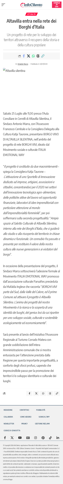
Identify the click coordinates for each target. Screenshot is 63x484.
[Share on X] (28, 56)
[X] (12, 437)
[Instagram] (35, 437)
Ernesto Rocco (23, 64)
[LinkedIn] (58, 437)
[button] (4, 5)
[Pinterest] (43, 437)
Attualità (31, 14)
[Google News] (28, 437)
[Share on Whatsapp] (33, 56)
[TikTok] (50, 437)
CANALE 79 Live (57, 5)
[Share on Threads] (38, 56)
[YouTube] (19, 437)
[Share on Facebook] (24, 56)
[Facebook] (5, 437)
